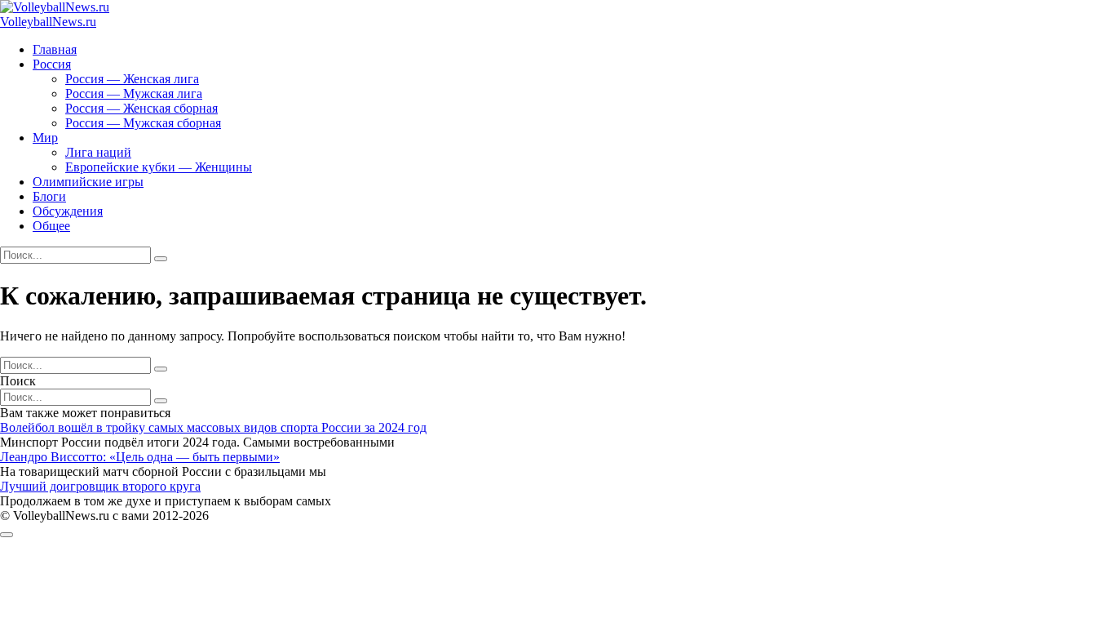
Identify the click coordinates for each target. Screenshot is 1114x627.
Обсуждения (68, 211)
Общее (51, 226)
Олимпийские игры (88, 182)
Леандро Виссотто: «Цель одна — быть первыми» (140, 457)
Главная (55, 49)
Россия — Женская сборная (141, 108)
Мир (45, 138)
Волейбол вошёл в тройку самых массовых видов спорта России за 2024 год (213, 427)
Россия (52, 64)
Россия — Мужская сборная (143, 123)
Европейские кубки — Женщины (158, 167)
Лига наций (98, 152)
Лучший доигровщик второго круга (100, 486)
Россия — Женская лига (132, 79)
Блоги (49, 196)
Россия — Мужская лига (133, 93)
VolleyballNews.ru (48, 22)
